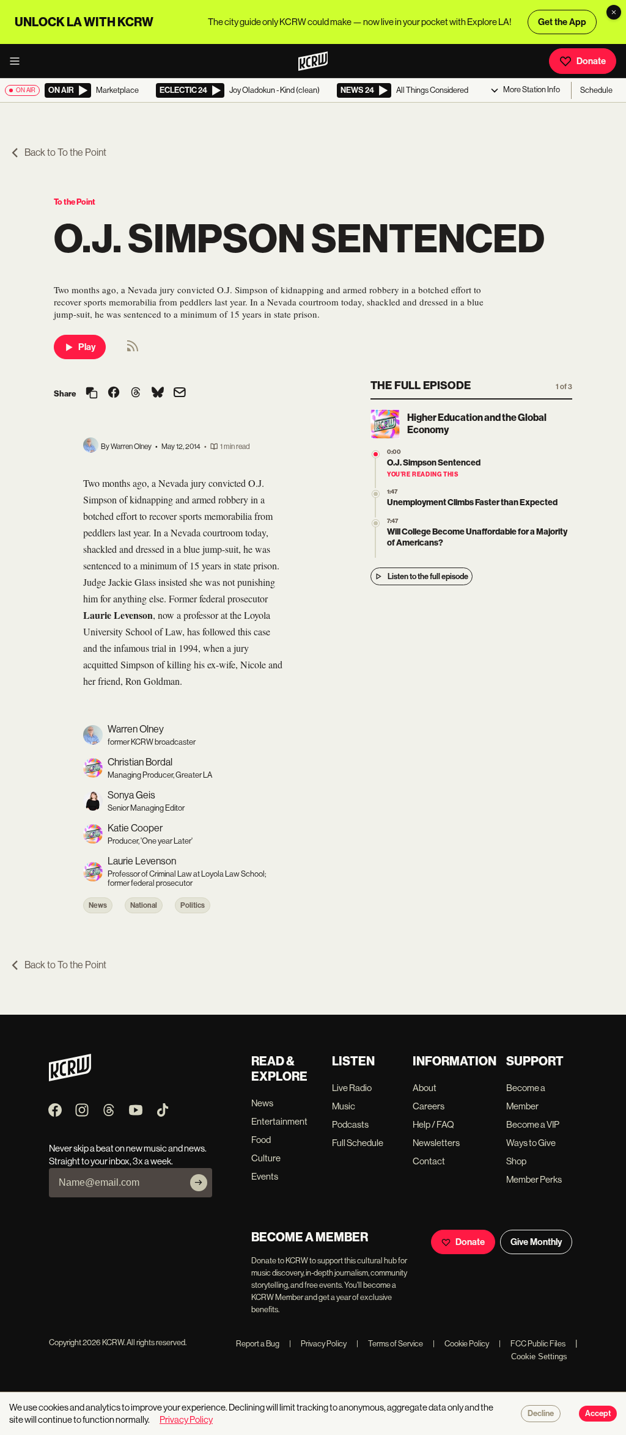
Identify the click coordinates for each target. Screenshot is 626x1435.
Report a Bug (257, 1343)
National (143, 905)
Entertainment (279, 1121)
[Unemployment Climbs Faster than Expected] (375, 494)
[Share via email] (180, 393)
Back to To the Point (65, 152)
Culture (266, 1158)
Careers (428, 1106)
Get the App (562, 21)
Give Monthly (536, 1241)
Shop (516, 1161)
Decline (541, 1414)
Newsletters (436, 1142)
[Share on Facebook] (114, 393)
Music (343, 1106)
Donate (591, 61)
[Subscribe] (198, 1182)
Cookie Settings (539, 1356)
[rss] (132, 350)
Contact (429, 1161)
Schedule (596, 90)
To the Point (74, 201)
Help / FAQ (433, 1124)
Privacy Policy (318, 1343)
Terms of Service (389, 1343)
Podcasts (350, 1124)
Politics (192, 905)
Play (86, 346)
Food (261, 1139)
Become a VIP (532, 1124)
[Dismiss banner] (613, 12)
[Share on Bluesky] (158, 393)
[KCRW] (70, 1078)
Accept (598, 1414)
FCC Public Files (532, 1343)
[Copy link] (92, 394)
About (424, 1088)
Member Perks (534, 1179)
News (98, 905)
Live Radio (352, 1088)
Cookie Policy (461, 1343)
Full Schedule (357, 1142)
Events (264, 1176)
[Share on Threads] (136, 393)
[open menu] (18, 61)
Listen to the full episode (428, 576)
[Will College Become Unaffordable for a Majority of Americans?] (375, 523)
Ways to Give (531, 1142)
